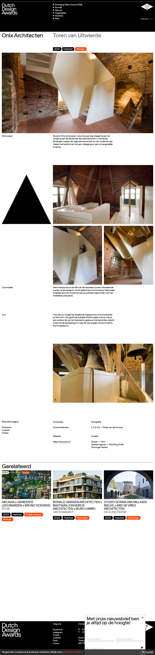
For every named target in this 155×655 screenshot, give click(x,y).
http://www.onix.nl (61, 442)
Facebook (7, 428)
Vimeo (56, 644)
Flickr (55, 641)
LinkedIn (6, 430)
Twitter (5, 433)
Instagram (58, 633)
